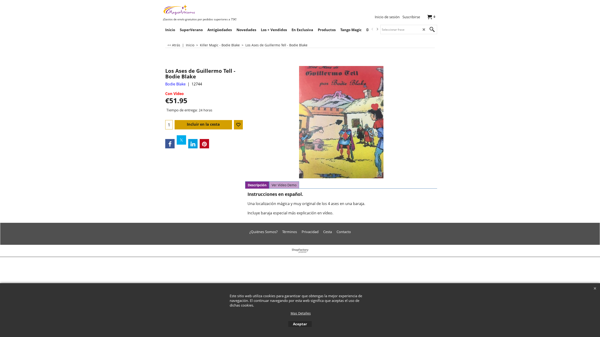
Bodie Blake (175, 84)
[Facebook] (170, 143)
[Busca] (432, 29)
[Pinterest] (204, 143)
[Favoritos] (238, 124)
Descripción (257, 185)
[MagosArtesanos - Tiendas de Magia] (198, 9)
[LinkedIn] (193, 143)
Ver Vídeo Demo (284, 185)
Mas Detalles (301, 313)
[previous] (372, 29)
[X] (181, 140)
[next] (377, 29)
